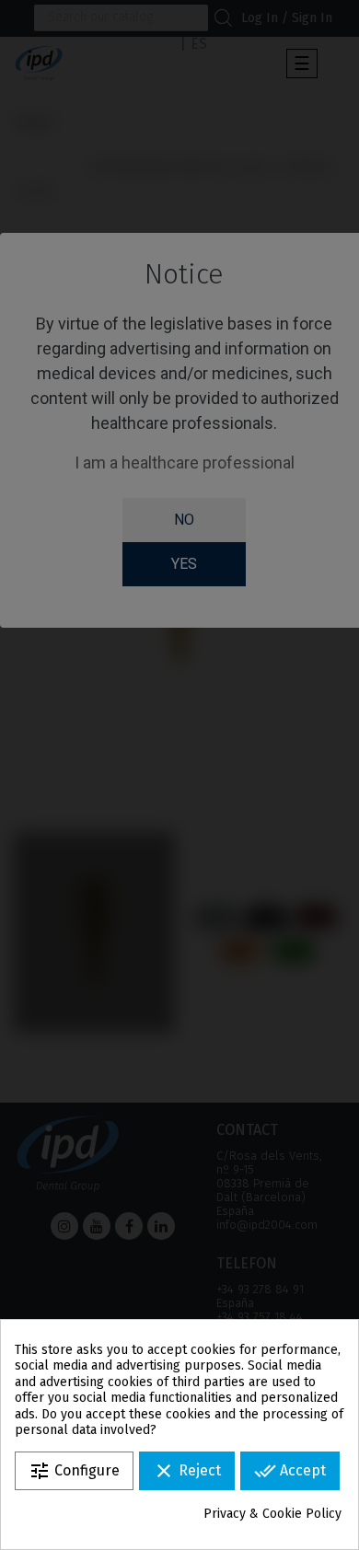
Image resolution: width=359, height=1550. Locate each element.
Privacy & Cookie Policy (272, 1513)
